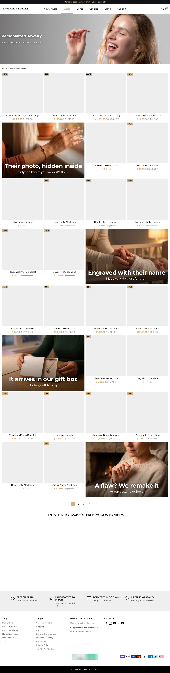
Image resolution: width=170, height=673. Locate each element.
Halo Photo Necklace (106, 165)
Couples (93, 9)
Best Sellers (7, 623)
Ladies (66, 9)
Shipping (40, 626)
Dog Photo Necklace (148, 378)
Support (121, 9)
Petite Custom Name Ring (106, 115)
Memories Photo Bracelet (22, 435)
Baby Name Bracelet (22, 222)
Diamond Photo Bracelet (147, 222)
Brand (108, 9)
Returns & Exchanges (46, 634)
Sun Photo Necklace (64, 328)
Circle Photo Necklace (64, 222)
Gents (80, 9)
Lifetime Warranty (44, 638)
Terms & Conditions (45, 649)
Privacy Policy (42, 645)
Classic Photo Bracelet (64, 272)
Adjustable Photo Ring (148, 435)
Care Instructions (44, 623)
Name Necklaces (10, 634)
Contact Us (41, 641)
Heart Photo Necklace (64, 115)
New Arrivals (50, 9)
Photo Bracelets (9, 626)
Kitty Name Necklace (64, 435)
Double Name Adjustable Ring (22, 115)
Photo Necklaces (10, 630)
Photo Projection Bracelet (147, 115)
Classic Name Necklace (106, 378)
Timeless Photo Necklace (106, 328)
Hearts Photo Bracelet (106, 222)
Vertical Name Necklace (64, 485)
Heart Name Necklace (147, 328)
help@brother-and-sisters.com (84, 628)
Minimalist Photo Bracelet (22, 272)
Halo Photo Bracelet (147, 165)
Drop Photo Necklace (22, 485)
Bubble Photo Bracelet (22, 328)
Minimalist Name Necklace (106, 435)
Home (4, 68)
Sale (4, 641)
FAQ (38, 630)
